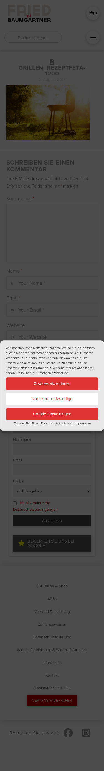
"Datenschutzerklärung (52, 372)
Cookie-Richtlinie (26, 423)
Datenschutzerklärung (56, 423)
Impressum (83, 423)
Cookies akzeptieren (52, 383)
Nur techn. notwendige (52, 399)
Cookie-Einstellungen (52, 414)
